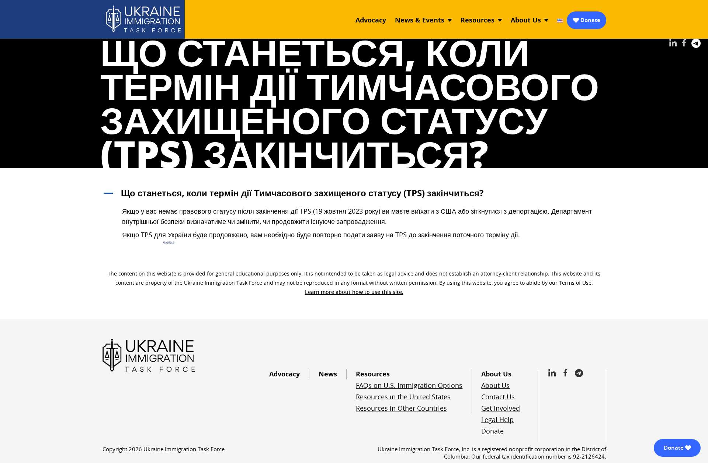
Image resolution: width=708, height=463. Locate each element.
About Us (526, 20)
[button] (354, 193)
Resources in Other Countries (401, 408)
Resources (477, 20)
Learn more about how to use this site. (354, 291)
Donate (590, 20)
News (328, 374)
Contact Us (498, 396)
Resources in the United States (403, 396)
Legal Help (497, 419)
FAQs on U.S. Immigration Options (409, 385)
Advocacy (370, 20)
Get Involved (500, 408)
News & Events (419, 20)
